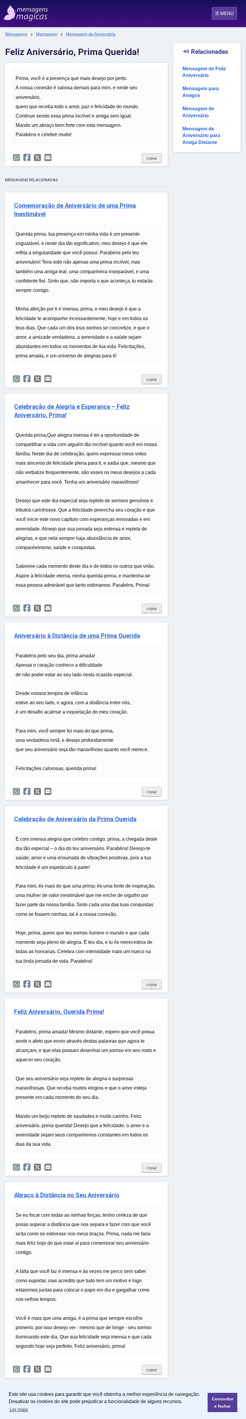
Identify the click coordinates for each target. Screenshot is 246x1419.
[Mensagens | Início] (20, 11)
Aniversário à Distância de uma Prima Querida (77, 635)
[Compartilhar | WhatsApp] (16, 158)
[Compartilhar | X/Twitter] (37, 158)
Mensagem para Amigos (200, 92)
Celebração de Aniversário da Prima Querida (75, 819)
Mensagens (16, 34)
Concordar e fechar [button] (222, 1402)
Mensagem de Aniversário (91, 34)
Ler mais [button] (19, 1409)
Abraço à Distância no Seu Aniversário (66, 1195)
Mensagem (46, 34)
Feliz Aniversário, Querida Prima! (59, 1011)
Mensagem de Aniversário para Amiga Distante (201, 135)
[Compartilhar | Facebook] (27, 158)
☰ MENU (224, 13)
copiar (151, 158)
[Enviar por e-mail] (48, 158)
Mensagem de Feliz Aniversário (204, 72)
